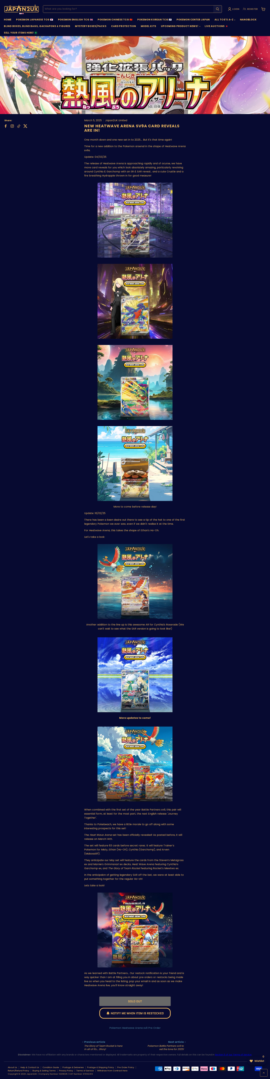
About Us (12, 1067)
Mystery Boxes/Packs (90, 26)
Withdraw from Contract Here (112, 1070)
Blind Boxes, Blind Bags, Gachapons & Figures (37, 26)
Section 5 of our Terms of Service (233, 1054)
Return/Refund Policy (18, 1070)
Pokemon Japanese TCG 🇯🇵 (34, 19)
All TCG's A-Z (224, 19)
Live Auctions (215, 26)
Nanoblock (248, 19)
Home (7, 19)
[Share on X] (25, 126)
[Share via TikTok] (18, 126)
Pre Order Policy (125, 1067)
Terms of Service (85, 1070)
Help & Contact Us (29, 1067)
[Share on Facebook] (5, 126)
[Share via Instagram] (12, 126)
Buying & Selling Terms (44, 1070)
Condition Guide (50, 1067)
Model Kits (148, 26)
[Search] (217, 9)
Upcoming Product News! (180, 26)
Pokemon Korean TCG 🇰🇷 (154, 19)
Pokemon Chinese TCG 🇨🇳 (115, 19)
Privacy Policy (66, 1070)
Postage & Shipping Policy (100, 1067)
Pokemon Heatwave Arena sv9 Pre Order (135, 1028)
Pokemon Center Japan (193, 19)
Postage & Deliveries (73, 1067)
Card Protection (123, 26)
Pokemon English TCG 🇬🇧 (75, 19)
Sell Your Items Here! (19, 33)
